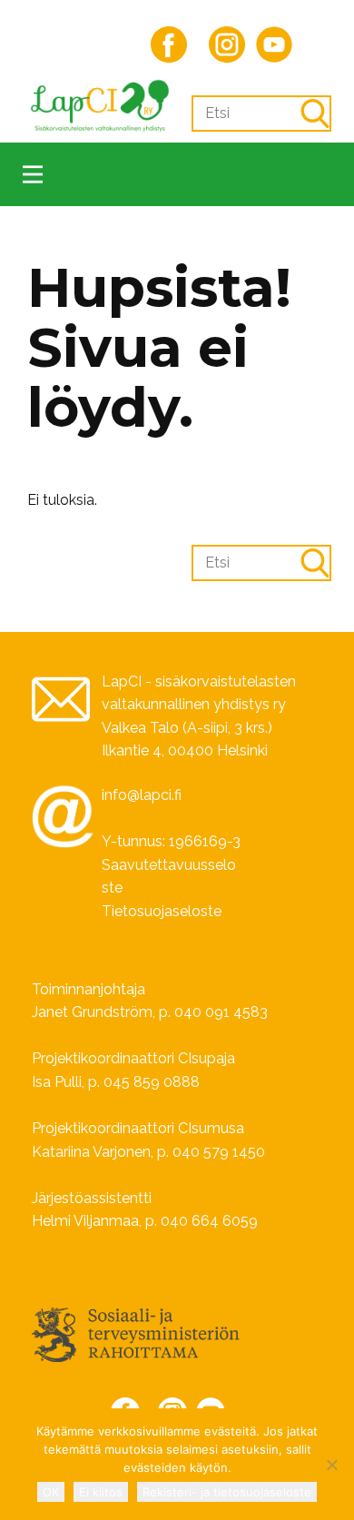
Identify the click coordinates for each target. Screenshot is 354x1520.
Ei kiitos (101, 1492)
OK (51, 1492)
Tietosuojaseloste (161, 911)
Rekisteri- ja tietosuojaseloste (227, 1492)
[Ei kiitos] (331, 1465)
